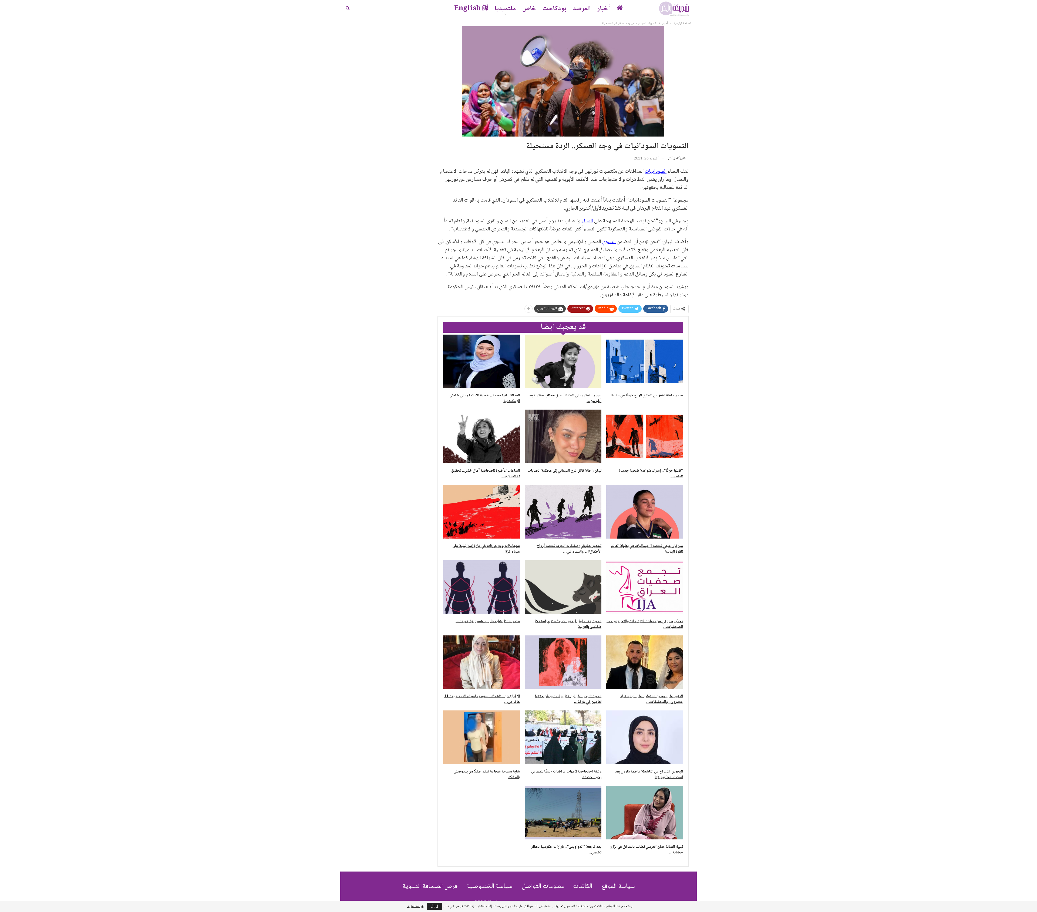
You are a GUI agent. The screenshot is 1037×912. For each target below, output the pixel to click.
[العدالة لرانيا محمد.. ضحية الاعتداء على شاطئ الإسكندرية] (481, 361)
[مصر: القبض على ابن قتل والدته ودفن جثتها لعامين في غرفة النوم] (563, 662)
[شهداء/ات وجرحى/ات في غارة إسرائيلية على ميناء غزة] (481, 512)
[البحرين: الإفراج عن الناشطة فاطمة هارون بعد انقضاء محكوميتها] (644, 737)
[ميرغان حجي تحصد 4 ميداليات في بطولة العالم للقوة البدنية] (644, 512)
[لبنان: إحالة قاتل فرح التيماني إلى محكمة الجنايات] (563, 436)
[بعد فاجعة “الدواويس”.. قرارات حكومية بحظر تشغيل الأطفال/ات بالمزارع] (563, 812)
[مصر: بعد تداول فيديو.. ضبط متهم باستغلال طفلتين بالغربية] (563, 587)
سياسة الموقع (618, 886)
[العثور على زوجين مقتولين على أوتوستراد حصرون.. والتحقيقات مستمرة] (644, 662)
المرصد (582, 9)
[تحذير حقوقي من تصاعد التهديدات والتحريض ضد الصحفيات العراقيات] (644, 587)
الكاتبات (582, 886)
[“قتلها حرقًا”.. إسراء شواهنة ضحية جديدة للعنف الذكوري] (644, 436)
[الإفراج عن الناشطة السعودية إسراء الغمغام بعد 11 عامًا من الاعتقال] (481, 662)
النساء (587, 221)
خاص (529, 9)
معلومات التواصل (543, 886)
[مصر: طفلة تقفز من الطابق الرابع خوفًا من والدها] (644, 361)
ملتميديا (505, 9)
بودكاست (554, 9)
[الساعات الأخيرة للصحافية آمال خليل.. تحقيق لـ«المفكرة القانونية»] (481, 436)
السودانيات (655, 171)
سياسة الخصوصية (490, 886)
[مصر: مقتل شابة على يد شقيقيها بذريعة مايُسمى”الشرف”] (481, 587)
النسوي (609, 242)
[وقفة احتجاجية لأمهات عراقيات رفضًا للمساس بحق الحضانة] (563, 737)
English (467, 9)
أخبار (603, 9)
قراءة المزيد (415, 906)
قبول (434, 906)
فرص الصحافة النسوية (430, 886)
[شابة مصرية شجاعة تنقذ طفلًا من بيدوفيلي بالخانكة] (481, 737)
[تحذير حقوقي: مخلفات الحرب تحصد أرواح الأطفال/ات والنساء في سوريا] (563, 512)
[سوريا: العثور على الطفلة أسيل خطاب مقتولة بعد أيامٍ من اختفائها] (563, 361)
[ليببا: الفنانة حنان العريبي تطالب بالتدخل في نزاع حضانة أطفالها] (644, 812)
